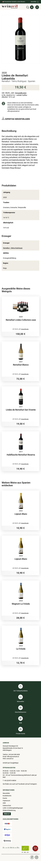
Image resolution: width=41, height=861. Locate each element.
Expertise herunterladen (17, 119)
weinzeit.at (9, 758)
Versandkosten (20, 93)
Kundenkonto (7, 796)
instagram (33, 784)
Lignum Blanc (21, 514)
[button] (27, 7)
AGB (4, 803)
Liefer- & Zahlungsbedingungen (13, 808)
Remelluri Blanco (21, 365)
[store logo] (10, 6)
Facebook (21, 784)
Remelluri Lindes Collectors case (21, 320)
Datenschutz (7, 805)
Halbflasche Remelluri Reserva (21, 455)
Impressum (6, 800)
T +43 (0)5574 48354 (9, 780)
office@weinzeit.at (13, 111)
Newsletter (6, 793)
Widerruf (7, 814)
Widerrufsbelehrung (9, 810)
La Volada (20, 649)
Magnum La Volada (21, 604)
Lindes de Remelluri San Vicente (21, 410)
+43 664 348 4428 (14, 754)
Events (5, 798)
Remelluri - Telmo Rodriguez (12, 248)
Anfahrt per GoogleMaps (10, 763)
